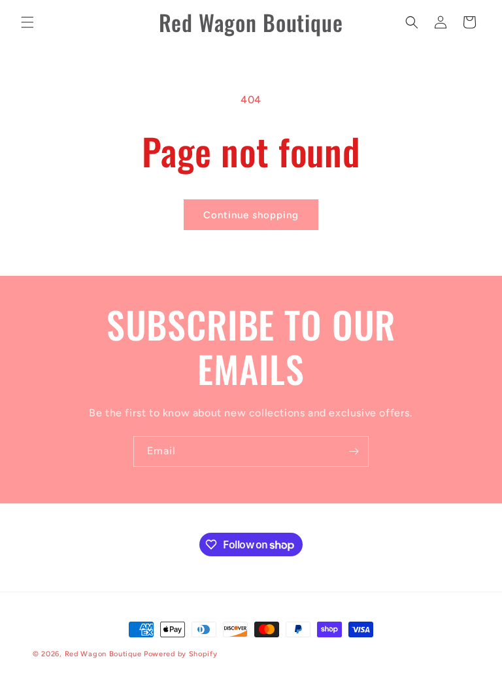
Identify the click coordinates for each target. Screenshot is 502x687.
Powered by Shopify (181, 654)
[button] (27, 22)
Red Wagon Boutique (103, 654)
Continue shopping (251, 215)
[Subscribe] (353, 451)
